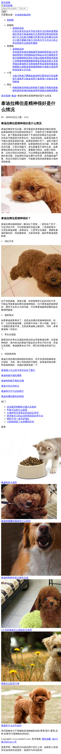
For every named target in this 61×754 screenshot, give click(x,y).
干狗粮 (47, 87)
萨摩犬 (38, 37)
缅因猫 (43, 52)
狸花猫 (27, 58)
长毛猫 (34, 58)
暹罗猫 (36, 52)
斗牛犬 (18, 37)
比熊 (46, 31)
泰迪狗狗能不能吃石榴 (12, 380)
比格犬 (25, 37)
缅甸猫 (22, 61)
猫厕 (42, 90)
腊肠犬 (25, 40)
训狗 (28, 15)
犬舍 (17, 15)
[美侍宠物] (6, 5)
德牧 (30, 34)
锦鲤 (37, 75)
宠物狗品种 (18, 28)
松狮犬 (50, 37)
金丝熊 (31, 78)
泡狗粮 (25, 87)
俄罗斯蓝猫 (41, 64)
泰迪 (26, 34)
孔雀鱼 (18, 78)
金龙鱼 (54, 78)
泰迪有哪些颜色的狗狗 (12, 396)
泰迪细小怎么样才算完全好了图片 (18, 370)
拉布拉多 (17, 31)
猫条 (30, 90)
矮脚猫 (15, 67)
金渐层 (47, 61)
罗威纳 (34, 43)
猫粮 (19, 87)
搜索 (4, 12)
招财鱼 (15, 81)
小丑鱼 (47, 78)
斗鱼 (37, 78)
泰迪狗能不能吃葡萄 (11, 375)
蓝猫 (55, 64)
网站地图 (46, 739)
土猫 (21, 67)
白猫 (39, 58)
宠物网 (10, 20)
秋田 (53, 34)
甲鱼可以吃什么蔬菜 (17, 410)
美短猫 (22, 52)
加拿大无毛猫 (24, 70)
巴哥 (17, 34)
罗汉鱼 (25, 78)
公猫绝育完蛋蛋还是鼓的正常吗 (23, 413)
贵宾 (24, 31)
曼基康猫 (28, 67)
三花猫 (15, 61)
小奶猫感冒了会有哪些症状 (20, 421)
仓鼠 (14, 75)
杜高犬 (38, 40)
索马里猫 (51, 67)
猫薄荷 (36, 90)
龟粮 (53, 87)
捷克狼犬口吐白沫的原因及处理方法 (25, 416)
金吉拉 (43, 55)
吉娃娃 (27, 43)
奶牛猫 (43, 67)
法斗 (51, 40)
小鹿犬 (18, 40)
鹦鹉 (28, 75)
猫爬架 (54, 90)
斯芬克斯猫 (29, 64)
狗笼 (21, 90)
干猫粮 (40, 87)
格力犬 (31, 40)
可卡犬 (45, 40)
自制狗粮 (32, 87)
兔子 (24, 75)
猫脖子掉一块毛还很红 (18, 418)
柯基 (51, 31)
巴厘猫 (50, 55)
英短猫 (15, 52)
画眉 (42, 78)
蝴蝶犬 (31, 37)
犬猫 (17, 58)
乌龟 (19, 75)
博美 (39, 34)
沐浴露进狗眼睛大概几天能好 (21, 407)
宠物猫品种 (18, 49)
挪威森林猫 (31, 61)
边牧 (17, 43)
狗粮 (14, 87)
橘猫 (21, 58)
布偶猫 (29, 52)
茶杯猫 (50, 64)
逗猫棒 (47, 90)
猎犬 (21, 43)
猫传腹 (22, 15)
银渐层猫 (46, 58)
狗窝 (17, 90)
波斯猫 (18, 55)
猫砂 (26, 90)
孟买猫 (40, 61)
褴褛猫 (36, 67)
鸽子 (49, 75)
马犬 (35, 34)
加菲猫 (36, 55)
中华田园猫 (27, 55)
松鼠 (53, 75)
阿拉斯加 (46, 34)
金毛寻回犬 (31, 31)
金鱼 (33, 75)
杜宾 (44, 37)
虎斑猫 (54, 58)
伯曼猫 (20, 64)
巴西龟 (43, 75)
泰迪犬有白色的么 (10, 386)
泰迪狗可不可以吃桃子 (12, 391)
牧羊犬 (40, 31)
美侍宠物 (5, 2)
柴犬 (21, 34)
